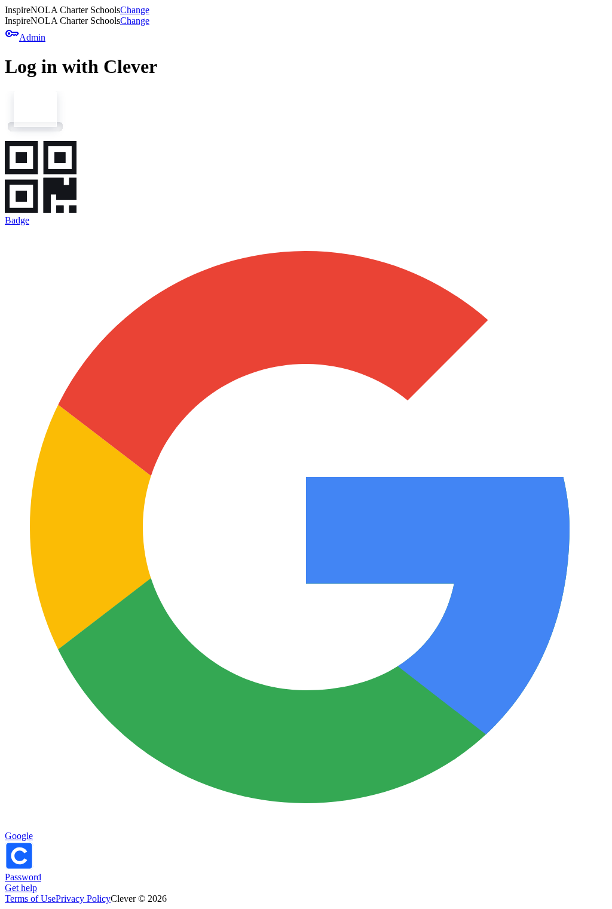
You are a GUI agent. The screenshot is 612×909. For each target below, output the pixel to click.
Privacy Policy (83, 898)
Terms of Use (30, 898)
